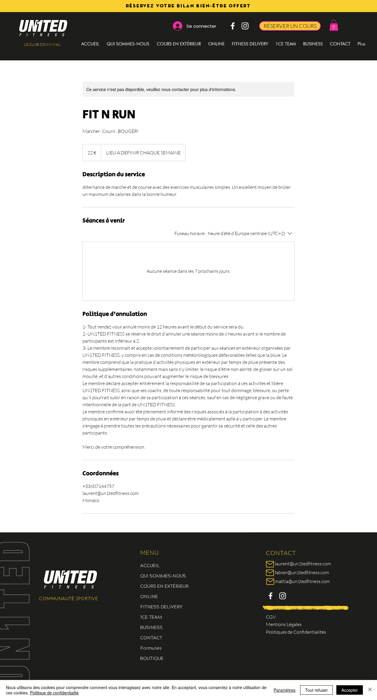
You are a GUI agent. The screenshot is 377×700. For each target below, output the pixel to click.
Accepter (349, 690)
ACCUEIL (150, 565)
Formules (151, 647)
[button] (333, 25)
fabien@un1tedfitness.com (302, 572)
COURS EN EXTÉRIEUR (164, 585)
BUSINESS (151, 627)
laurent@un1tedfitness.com (303, 564)
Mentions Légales (284, 624)
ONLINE (149, 596)
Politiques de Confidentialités (296, 632)
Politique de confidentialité (54, 693)
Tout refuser (316, 690)
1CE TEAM (151, 616)
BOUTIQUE (151, 658)
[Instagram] (245, 26)
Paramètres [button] (284, 690)
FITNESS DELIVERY (161, 606)
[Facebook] (232, 26)
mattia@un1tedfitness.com (302, 581)
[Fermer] (369, 690)
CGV (271, 617)
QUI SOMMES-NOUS (163, 575)
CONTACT (151, 637)
